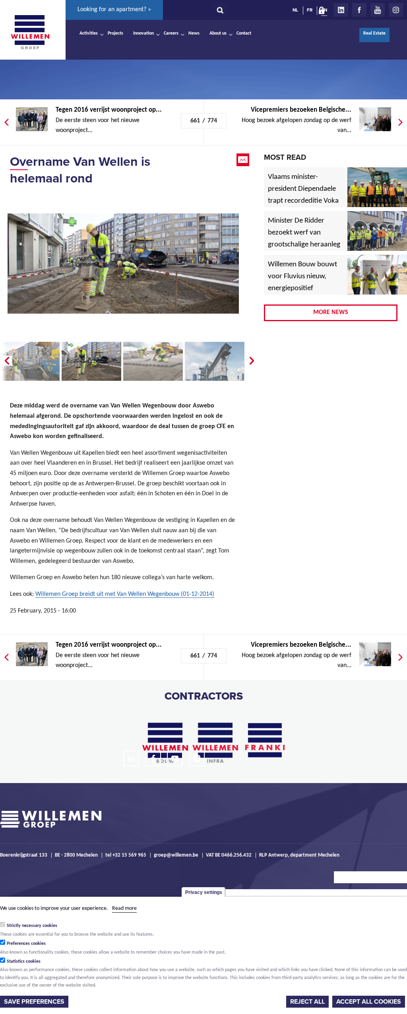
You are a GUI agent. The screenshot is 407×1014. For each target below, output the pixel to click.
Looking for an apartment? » (114, 9)
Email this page (243, 159)
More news (330, 312)
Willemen (30, 32)
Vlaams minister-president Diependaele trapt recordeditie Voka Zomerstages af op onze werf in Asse (304, 201)
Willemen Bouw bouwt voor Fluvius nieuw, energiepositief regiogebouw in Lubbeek (302, 288)
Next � (252, 361)
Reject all (307, 1002)
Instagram (396, 10)
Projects (115, 33)
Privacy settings (203, 892)
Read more (124, 908)
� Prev (6, 361)
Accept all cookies (368, 1002)
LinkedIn (341, 10)
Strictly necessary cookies (32, 925)
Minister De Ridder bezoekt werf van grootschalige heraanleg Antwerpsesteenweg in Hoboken (304, 245)
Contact (243, 33)
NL (295, 10)
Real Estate (374, 33)
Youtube (377, 10)
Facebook (359, 10)
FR (309, 10)
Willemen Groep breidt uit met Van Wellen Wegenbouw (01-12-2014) (124, 594)
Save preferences (34, 1002)
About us (218, 33)
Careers (171, 33)
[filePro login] (323, 11)
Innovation (143, 33)
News (194, 33)
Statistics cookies (24, 961)
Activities (88, 33)
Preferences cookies (26, 943)
